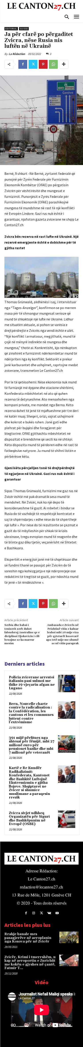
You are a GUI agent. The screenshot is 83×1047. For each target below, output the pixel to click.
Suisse (24, 28)
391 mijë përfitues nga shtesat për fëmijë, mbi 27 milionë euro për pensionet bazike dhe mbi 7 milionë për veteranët (31, 745)
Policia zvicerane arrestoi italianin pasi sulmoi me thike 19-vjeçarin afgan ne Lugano (32, 683)
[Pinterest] (43, 64)
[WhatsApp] (53, 64)
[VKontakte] (49, 913)
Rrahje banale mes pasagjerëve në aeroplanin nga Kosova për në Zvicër (27, 938)
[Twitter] (33, 64)
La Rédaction (17, 54)
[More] (63, 64)
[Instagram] (34, 913)
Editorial (11, 28)
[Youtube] (57, 913)
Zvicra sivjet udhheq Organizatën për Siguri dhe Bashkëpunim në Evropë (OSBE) (29, 818)
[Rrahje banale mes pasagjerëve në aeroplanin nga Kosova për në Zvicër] (69, 937)
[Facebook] (22, 64)
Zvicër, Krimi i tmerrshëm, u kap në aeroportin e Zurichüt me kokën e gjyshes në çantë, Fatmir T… (30, 962)
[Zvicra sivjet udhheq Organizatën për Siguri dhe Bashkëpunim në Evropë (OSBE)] (66, 819)
